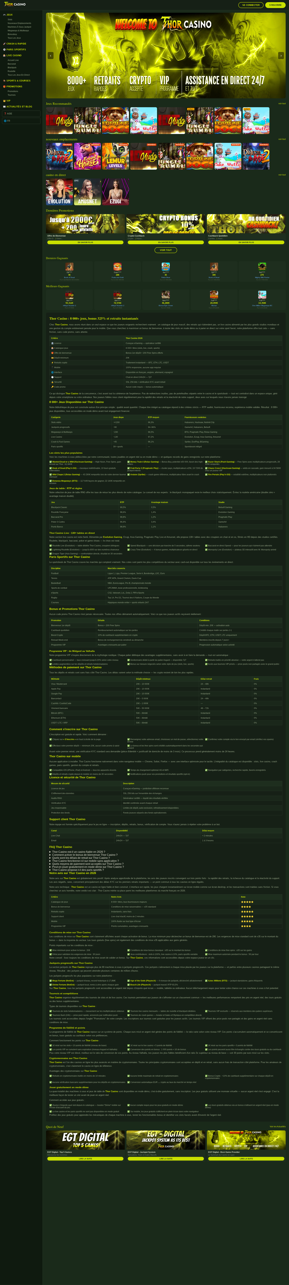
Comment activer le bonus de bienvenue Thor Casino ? (85, 854)
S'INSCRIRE (275, 5)
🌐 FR (7, 121)
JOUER (59, 119)
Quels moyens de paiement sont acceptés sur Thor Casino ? (88, 863)
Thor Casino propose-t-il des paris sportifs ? (78, 869)
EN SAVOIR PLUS (85, 242)
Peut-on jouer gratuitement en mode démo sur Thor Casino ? (88, 866)
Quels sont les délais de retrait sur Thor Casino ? (81, 857)
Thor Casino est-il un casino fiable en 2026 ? (78, 851)
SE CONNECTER (251, 5)
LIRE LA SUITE (85, 1159)
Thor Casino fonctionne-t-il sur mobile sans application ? (85, 860)
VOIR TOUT (166, 250)
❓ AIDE (8, 113)
